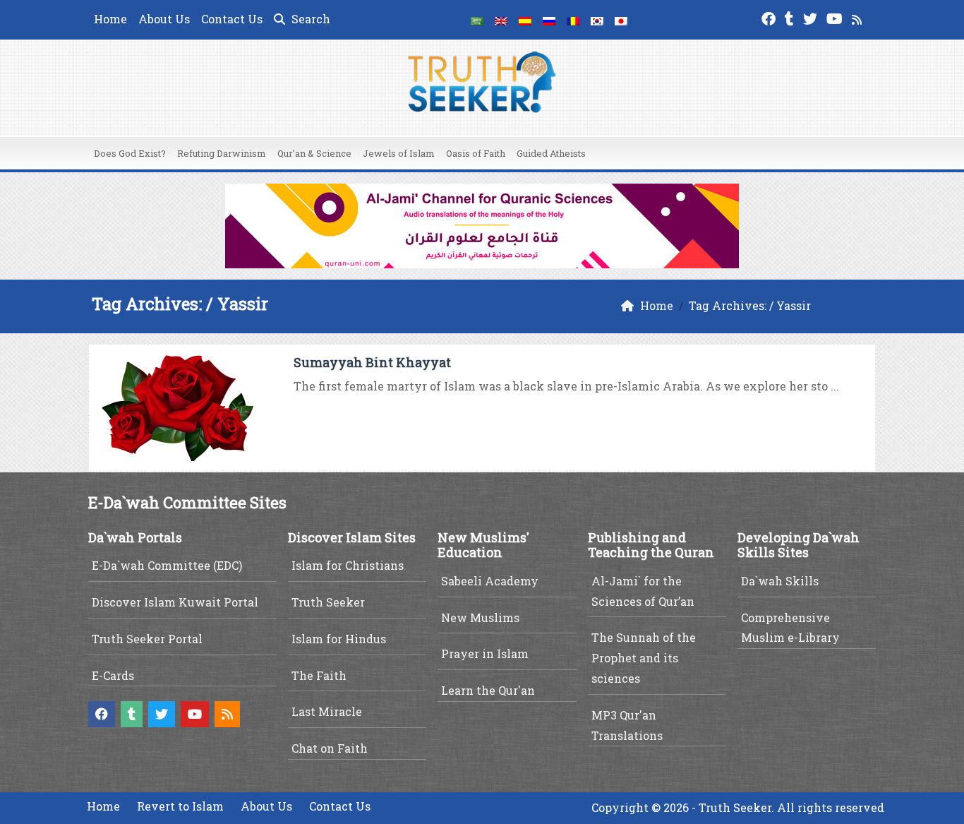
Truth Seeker (328, 602)
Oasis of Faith (475, 153)
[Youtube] (836, 17)
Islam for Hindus (338, 638)
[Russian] (549, 20)
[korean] (597, 20)
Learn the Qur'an (488, 690)
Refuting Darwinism (221, 153)
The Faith (319, 675)
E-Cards (113, 675)
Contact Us (232, 18)
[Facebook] (770, 17)
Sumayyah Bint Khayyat (372, 362)
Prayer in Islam (485, 653)
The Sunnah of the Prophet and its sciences (643, 658)
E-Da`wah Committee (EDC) (167, 565)
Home (110, 18)
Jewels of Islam (399, 153)
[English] (501, 20)
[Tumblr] (791, 17)
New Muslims (480, 617)
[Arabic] (477, 20)
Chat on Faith (329, 748)
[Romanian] (573, 20)
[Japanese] (621, 20)
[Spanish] (525, 20)
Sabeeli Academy (489, 580)
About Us (164, 18)
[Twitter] (812, 17)
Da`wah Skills (780, 580)
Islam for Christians (347, 565)
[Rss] (858, 17)
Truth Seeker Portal (147, 638)
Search (309, 18)
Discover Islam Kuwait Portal (175, 602)
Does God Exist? (130, 153)
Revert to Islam (180, 806)
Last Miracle (326, 711)
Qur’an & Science (314, 153)
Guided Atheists (551, 153)
